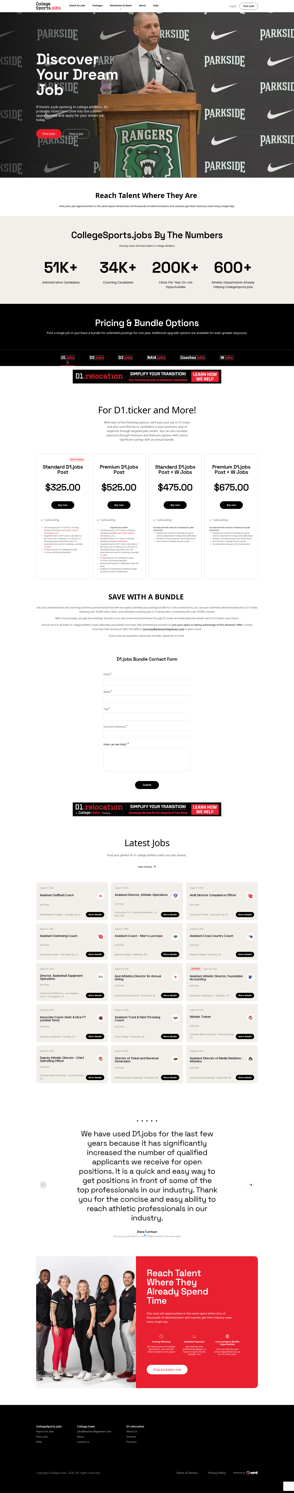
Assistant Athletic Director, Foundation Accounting (216, 978)
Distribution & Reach (121, 5)
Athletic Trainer (200, 1016)
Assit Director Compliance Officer (213, 895)
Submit (147, 785)
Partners (131, 1441)
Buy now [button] (62, 505)
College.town (86, 1426)
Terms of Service (187, 1473)
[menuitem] (80, 6)
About (142, 5)
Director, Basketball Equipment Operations (61, 977)
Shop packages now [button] (167, 1369)
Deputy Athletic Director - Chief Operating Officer (62, 1059)
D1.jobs (47, 546)
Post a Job (42, 1436)
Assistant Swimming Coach (58, 935)
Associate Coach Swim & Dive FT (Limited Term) (63, 1019)
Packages (97, 5)
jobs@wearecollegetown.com (94, 1431)
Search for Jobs (77, 5)
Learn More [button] (50, 124)
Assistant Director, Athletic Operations (141, 894)
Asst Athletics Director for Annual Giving (138, 978)
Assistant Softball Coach (57, 895)
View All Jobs (145, 866)
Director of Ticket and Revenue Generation (136, 1060)
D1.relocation (135, 1426)
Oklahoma (122, 541)
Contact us (94, 1441)
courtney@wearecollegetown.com (163, 629)
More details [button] (95, 914)
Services (131, 1436)
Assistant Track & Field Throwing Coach (137, 1019)
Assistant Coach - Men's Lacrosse (138, 935)
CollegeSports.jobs (49, 1426)
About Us (131, 1431)
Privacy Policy (217, 1473)
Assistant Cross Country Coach (211, 935)
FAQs (155, 5)
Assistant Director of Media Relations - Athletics (216, 1060)
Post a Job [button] (248, 6)
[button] (68, 357)
